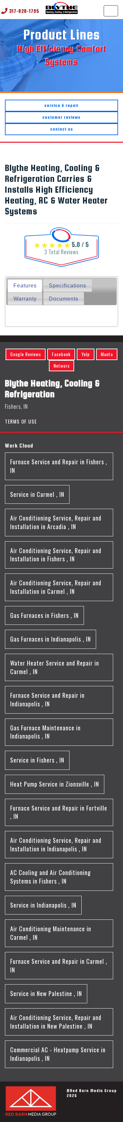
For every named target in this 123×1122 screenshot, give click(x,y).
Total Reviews (61, 252)
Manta (107, 354)
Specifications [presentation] (67, 285)
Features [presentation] (25, 285)
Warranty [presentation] (25, 299)
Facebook (61, 354)
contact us (61, 129)
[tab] (25, 285)
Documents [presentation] (63, 299)
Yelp (85, 354)
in (58, 466)
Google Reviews (25, 354)
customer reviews (61, 117)
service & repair (61, 105)
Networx (61, 365)
